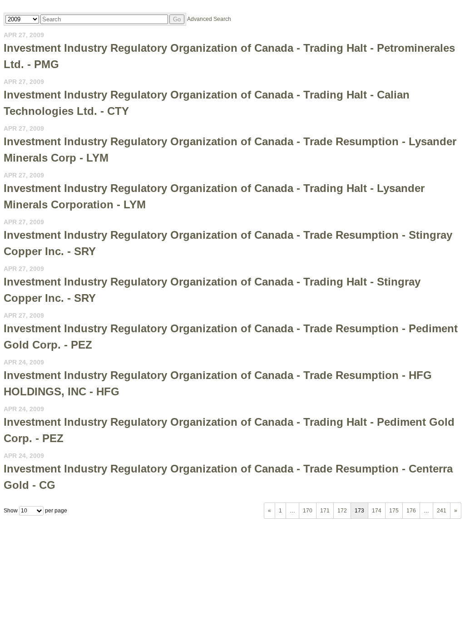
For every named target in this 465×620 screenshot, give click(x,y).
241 (441, 510)
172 (342, 510)
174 (376, 510)
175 (394, 510)
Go (177, 19)
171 (325, 510)
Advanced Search (209, 19)
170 (307, 510)
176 (411, 510)
